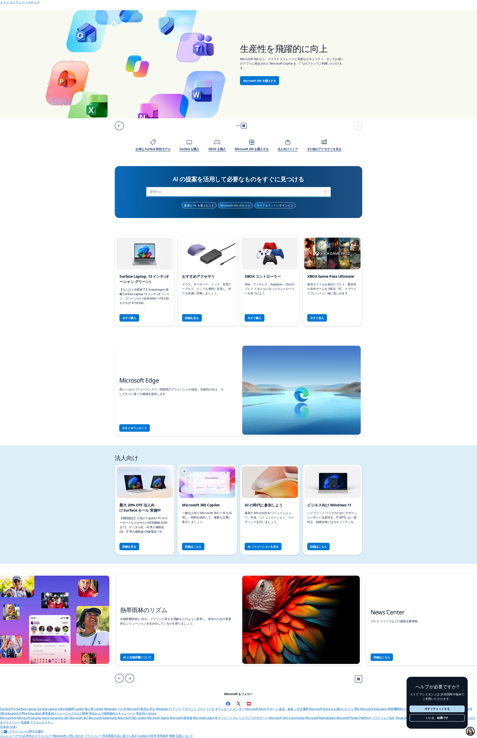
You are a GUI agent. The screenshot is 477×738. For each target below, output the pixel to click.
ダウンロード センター (230, 709)
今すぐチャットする (437, 708)
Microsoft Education (373, 709)
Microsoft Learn (203, 718)
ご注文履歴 (301, 709)
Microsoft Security (29, 718)
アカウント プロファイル (198, 709)
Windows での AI (115, 709)
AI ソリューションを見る (263, 546)
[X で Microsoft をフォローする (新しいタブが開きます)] (238, 704)
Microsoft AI (8, 718)
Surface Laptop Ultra (50, 709)
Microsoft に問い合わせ (68, 736)
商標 (172, 736)
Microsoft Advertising (103, 718)
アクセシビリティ (41, 722)
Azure (46, 718)
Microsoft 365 (79, 718)
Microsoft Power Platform (353, 718)
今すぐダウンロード (134, 428)
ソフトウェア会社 (383, 718)
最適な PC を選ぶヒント (199, 205)
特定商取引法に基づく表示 (119, 736)
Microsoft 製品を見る (141, 709)
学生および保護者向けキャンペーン (112, 713)
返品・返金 (286, 709)
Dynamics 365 (59, 718)
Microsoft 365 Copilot (132, 718)
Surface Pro (8, 709)
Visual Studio (404, 718)
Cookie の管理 (147, 736)
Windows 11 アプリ (168, 709)
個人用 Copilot (94, 709)
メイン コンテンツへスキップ (20, 2)
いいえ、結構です (437, 717)
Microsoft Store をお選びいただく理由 (334, 709)
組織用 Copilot (74, 709)
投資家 (25, 722)
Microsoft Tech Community (286, 718)
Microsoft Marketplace (320, 718)
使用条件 (162, 736)
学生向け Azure (146, 713)
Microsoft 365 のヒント (235, 205)
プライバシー (93, 736)
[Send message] (326, 192)
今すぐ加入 (317, 318)
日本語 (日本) (8, 727)
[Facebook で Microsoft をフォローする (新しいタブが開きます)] (228, 704)
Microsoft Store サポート (261, 709)
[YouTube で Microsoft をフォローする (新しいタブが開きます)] (249, 704)
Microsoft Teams (158, 718)
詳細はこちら (193, 546)
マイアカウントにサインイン (275, 205)
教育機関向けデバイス (402, 709)
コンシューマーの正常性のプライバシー (26, 736)
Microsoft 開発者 (181, 718)
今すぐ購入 (129, 318)
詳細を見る (192, 318)
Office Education (30, 713)
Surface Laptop (26, 709)
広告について (184, 736)
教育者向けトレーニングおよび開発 (65, 713)
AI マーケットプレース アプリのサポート (241, 718)
